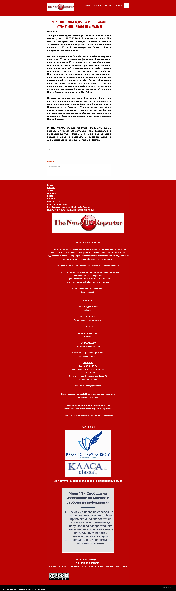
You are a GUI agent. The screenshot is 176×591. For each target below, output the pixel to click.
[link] (60, 7)
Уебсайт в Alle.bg (168, 587)
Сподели (52, 150)
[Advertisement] (120, 50)
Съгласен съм (41, 589)
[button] (88, 223)
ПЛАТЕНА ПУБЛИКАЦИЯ (57, 204)
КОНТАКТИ (108, 5)
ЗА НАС (97, 5)
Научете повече (30, 589)
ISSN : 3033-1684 (53, 201)
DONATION (51, 199)
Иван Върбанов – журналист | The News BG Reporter (68, 207)
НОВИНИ (87, 5)
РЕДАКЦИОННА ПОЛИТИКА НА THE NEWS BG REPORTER (70, 210)
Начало (50, 185)
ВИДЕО (119, 5)
